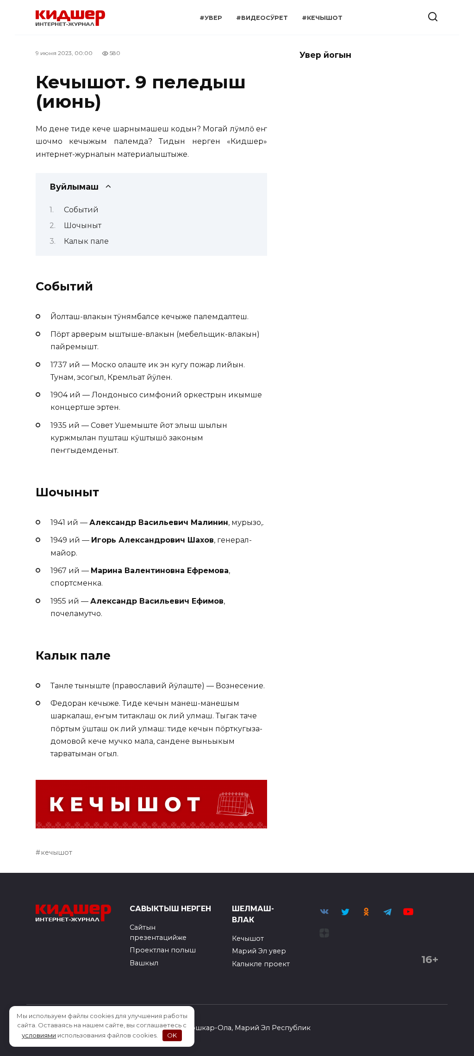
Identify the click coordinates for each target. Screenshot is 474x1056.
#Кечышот (322, 17)
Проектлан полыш (163, 950)
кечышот (56, 852)
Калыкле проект (261, 964)
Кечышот (248, 938)
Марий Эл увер (259, 951)
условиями (39, 1035)
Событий (81, 209)
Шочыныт (82, 225)
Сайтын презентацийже (158, 932)
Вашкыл (144, 963)
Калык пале (86, 241)
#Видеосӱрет (262, 17)
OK (172, 1035)
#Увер (211, 17)
